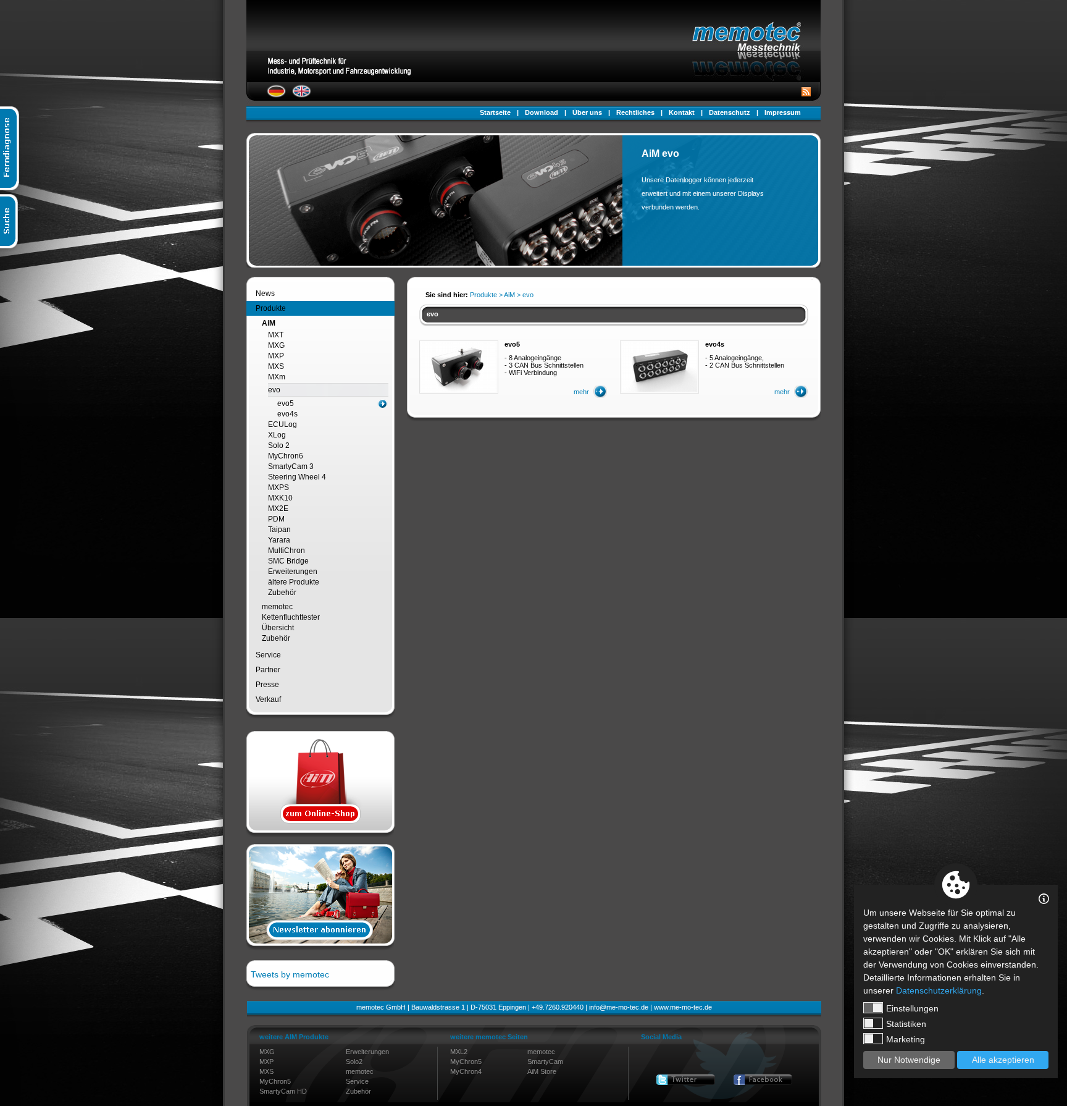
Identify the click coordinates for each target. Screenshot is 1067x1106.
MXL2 (458, 1051)
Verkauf (268, 699)
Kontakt (682, 112)
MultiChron (286, 550)
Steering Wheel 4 (297, 477)
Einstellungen (912, 1008)
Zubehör (282, 592)
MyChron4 (466, 1071)
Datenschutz (729, 112)
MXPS (278, 487)
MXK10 (280, 498)
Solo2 (354, 1061)
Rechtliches (635, 112)
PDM (276, 519)
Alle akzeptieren (1003, 1060)
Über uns (587, 112)
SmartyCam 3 (291, 466)
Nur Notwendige (908, 1060)
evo (274, 390)
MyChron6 (285, 456)
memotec (277, 606)
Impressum (782, 112)
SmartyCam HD (283, 1091)
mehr (581, 391)
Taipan (279, 529)
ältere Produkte (293, 582)
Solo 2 (279, 445)
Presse (267, 684)
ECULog (282, 424)
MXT (275, 335)
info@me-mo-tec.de (618, 1007)
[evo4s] (659, 389)
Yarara (279, 540)
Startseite (495, 112)
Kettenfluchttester (291, 617)
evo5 (285, 403)
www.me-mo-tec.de (683, 1007)
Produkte (271, 308)
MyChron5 (275, 1081)
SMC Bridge (288, 561)
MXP (276, 356)
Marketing (905, 1039)
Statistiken (906, 1024)
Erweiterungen (292, 571)
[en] (301, 95)
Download (541, 112)
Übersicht (278, 627)
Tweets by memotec (290, 974)
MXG (276, 345)
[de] (276, 95)
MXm (276, 377)
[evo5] (458, 389)
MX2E (278, 508)
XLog (277, 435)
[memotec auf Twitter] (685, 1079)
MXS (276, 366)
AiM (268, 323)
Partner (268, 669)
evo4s (287, 414)
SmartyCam (545, 1061)
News (265, 293)
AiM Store (541, 1071)
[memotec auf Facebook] (763, 1079)
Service (268, 655)
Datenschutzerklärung (939, 990)
